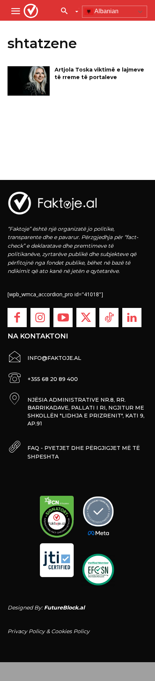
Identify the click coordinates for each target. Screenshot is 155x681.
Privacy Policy (26, 631)
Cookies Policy (70, 631)
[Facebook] (17, 317)
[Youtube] (63, 317)
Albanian (106, 11)
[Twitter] (86, 317)
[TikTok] (109, 317)
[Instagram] (40, 317)
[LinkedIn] (131, 317)
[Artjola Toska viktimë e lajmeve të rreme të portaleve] (29, 81)
